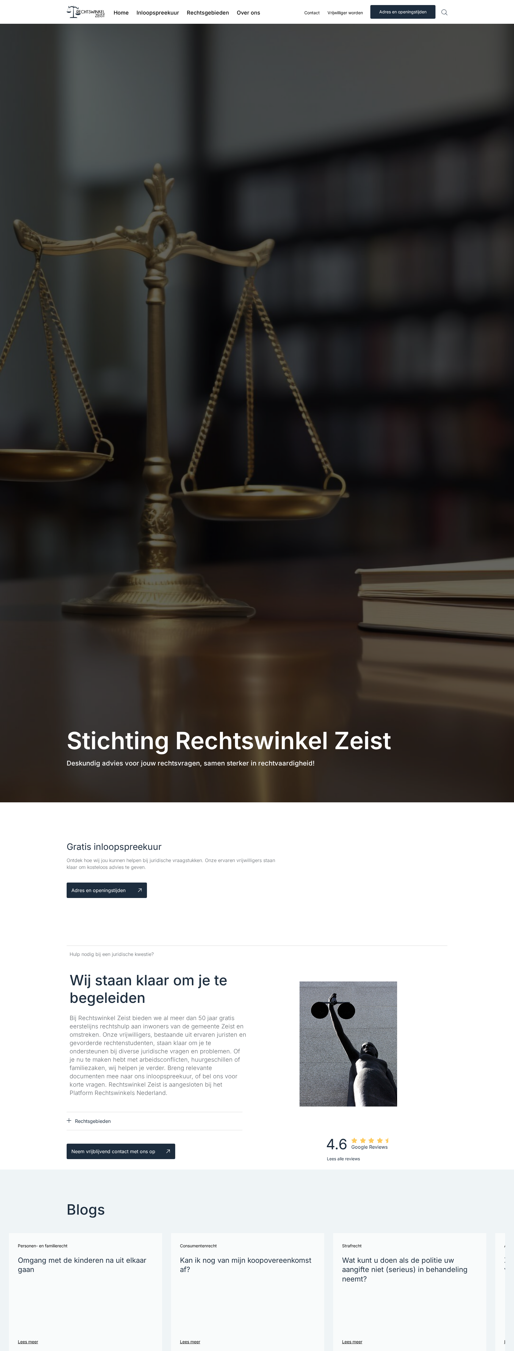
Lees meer (28, 1341)
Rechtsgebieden (93, 1121)
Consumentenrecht (198, 1245)
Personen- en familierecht (43, 1245)
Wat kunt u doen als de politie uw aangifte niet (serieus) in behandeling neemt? (405, 1269)
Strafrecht (352, 1245)
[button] (154, 1121)
